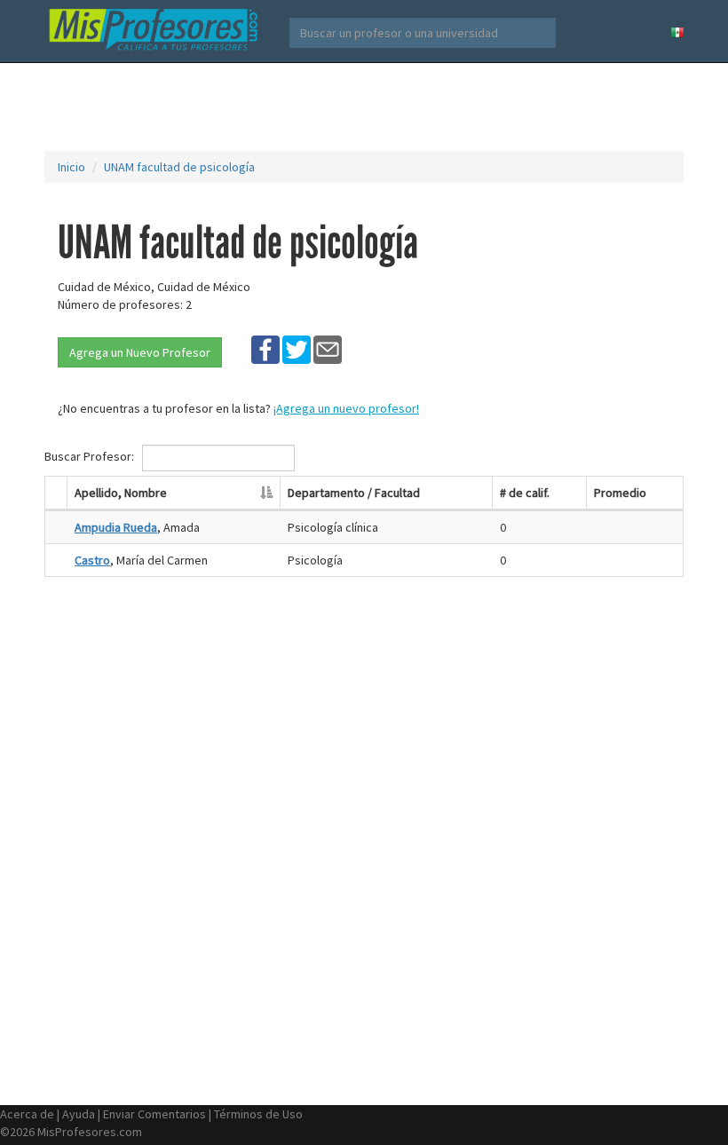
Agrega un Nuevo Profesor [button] (139, 352)
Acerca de (27, 1114)
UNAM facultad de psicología (179, 167)
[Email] (327, 349)
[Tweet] (296, 349)
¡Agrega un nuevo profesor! (346, 408)
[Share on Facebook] (265, 349)
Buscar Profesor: (90, 456)
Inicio (71, 167)
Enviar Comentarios (154, 1114)
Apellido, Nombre (121, 493)
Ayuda (78, 1114)
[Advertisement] (367, 106)
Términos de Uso (258, 1114)
